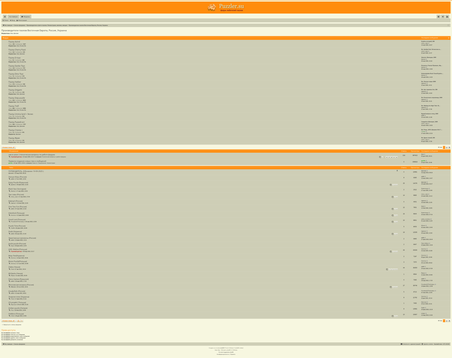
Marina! (423, 59)
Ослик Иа (23, 46)
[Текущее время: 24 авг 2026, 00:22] (448, 25)
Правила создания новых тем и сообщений (27, 161)
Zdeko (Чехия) (14, 267)
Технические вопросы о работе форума (54, 157)
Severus (13, 215)
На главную (13, 17)
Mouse (423, 225)
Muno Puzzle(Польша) (17, 261)
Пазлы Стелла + (15, 130)
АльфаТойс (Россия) (16, 291)
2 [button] (446, 147)
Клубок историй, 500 (428, 41)
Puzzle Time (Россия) (16, 226)
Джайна (13, 184)
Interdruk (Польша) (16, 213)
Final (12, 269)
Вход (13, 20)
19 (389, 157)
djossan (16, 33)
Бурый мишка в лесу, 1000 (429, 113)
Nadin (423, 307)
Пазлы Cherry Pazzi (17, 49)
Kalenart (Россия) (15, 201)
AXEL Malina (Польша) (17, 249)
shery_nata (424, 43)
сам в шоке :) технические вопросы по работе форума (31, 154)
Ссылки (5, 17)
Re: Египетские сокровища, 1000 (431, 97)
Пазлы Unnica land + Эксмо (20, 114)
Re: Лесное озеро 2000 (428, 81)
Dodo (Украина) (15, 231)
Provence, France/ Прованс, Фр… (431, 65)
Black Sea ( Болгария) (17, 189)
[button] (449, 147)
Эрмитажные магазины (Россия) (22, 238)
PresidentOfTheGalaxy (17, 221)
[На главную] (226, 8)
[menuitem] (438, 16)
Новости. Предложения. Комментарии (43, 163)
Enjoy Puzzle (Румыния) (18, 182)
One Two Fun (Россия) (17, 206)
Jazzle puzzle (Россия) (17, 243)
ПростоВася (425, 243)
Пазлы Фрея (14, 138)
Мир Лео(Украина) (16, 255)
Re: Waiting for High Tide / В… (430, 105)
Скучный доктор (16, 157)
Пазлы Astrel (14, 41)
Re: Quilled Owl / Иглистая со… (431, 49)
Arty (219, 350)
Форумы (27, 17)
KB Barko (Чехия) (15, 273)
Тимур (423, 131)
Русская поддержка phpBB (226, 352)
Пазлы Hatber (14, 82)
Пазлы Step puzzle (16, 98)
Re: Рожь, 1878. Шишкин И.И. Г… (431, 129)
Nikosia (13, 287)
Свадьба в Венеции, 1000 (429, 121)
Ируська (13, 304)
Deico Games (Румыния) (18, 279)
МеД (422, 206)
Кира (12, 245)
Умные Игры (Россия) (17, 177)
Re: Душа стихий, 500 (428, 137)
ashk (422, 115)
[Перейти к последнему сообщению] (425, 154)
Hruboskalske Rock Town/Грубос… (432, 73)
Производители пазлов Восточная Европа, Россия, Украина (34, 30)
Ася (11, 33)
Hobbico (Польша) (16, 314)
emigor (423, 313)
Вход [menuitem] (443, 17)
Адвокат (423, 83)
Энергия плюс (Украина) (18, 297)
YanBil (12, 228)
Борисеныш (424, 188)
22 (396, 157)
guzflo (10, 163)
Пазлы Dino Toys (15, 74)
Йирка (13, 275)
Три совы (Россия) (16, 194)
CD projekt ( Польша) (17, 302)
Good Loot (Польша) (16, 219)
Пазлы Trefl (13, 106)
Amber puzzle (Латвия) (17, 308)
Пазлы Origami (15, 90)
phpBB (222, 348)
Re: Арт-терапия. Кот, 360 (429, 89)
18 (386, 157)
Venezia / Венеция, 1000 (428, 57)
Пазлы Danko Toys (16, 66)
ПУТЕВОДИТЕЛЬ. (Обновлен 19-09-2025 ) (26, 171)
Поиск (6, 20)
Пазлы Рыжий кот (16, 122)
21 (394, 157)
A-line (12, 316)
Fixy (12, 310)
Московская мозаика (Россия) (21, 285)
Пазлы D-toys (14, 57)
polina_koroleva (425, 219)
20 (391, 157)
